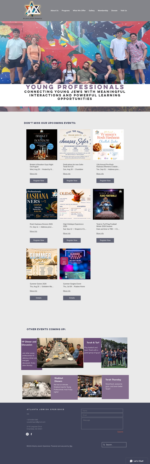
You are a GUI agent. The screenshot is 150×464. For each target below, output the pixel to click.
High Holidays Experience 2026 (73, 225)
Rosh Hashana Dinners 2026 (41, 224)
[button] (65, 10)
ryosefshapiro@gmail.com (36, 422)
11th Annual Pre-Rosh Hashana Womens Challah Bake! (106, 166)
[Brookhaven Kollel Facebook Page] (31, 434)
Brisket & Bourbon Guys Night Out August (41, 166)
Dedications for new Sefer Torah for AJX (73, 166)
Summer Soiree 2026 (38, 284)
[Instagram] (27, 434)
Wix (71, 446)
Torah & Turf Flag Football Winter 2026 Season (106, 225)
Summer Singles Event (72, 284)
